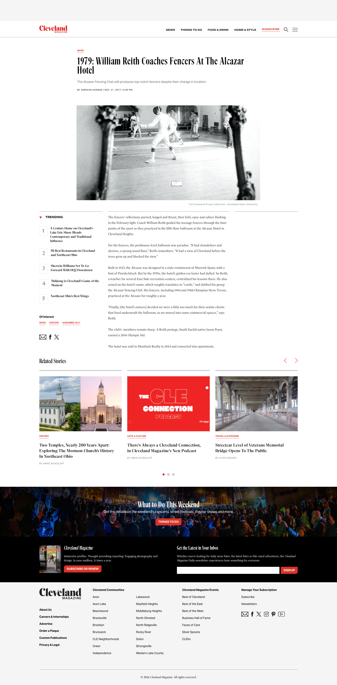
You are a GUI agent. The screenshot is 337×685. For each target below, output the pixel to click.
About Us (45, 610)
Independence (102, 653)
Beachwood (100, 611)
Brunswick (99, 632)
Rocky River (143, 632)
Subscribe (271, 29)
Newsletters (249, 604)
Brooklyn (98, 625)
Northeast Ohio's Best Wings (70, 296)
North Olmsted (145, 618)
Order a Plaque (49, 631)
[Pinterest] (273, 614)
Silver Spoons (191, 632)
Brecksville (100, 618)
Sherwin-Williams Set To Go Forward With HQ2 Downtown (71, 268)
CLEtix (186, 639)
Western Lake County (150, 653)
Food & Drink (218, 29)
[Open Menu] (295, 30)
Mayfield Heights (147, 604)
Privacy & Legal (49, 645)
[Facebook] (252, 614)
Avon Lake (99, 604)
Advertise (45, 624)
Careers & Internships (54, 617)
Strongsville (143, 646)
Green (96, 646)
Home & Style (245, 29)
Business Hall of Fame (196, 618)
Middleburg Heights (149, 611)
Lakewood (143, 597)
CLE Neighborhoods (106, 639)
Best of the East (192, 604)
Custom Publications (53, 638)
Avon (96, 597)
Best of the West (192, 611)
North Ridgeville (146, 625)
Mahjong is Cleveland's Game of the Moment (75, 283)
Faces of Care (191, 625)
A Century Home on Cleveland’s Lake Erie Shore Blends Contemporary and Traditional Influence (71, 235)
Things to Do (191, 29)
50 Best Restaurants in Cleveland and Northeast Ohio (73, 253)
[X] (258, 614)
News (170, 29)
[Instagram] (266, 614)
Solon (140, 639)
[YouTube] (281, 614)
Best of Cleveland (193, 597)
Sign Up (289, 570)
